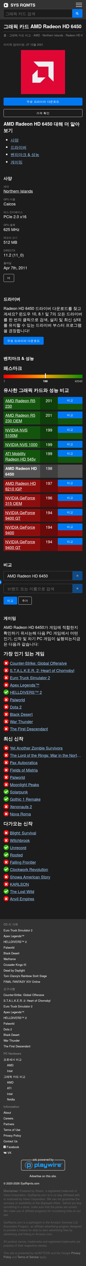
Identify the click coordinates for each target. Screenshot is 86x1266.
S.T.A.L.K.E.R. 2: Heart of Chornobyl (27, 1000)
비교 (70, 400)
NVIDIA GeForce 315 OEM (20, 500)
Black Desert (11, 953)
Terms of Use (12, 1130)
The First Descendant (17, 1046)
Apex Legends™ (14, 936)
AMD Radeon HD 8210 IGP (20, 486)
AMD (37, 35)
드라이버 (18, 147)
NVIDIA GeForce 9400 (20, 529)
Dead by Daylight (14, 970)
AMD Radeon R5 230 (20, 403)
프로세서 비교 (13, 1059)
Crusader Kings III (15, 965)
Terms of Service (28, 1257)
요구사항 (9, 989)
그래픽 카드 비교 (20, 35)
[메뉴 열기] (79, 4)
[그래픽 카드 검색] (77, 13)
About (7, 1112)
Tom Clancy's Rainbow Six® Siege (25, 976)
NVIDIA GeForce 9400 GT (20, 515)
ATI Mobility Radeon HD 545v (20, 456)
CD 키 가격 (11, 924)
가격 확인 (43, 113)
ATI (9, 1088)
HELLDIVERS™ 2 (15, 942)
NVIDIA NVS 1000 (21, 444)
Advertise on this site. (43, 1176)
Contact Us (10, 1141)
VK (9, 1153)
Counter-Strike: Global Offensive (24, 995)
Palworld (9, 947)
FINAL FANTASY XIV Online (22, 981)
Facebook (12, 1147)
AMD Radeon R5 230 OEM (20, 417)
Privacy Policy (12, 1135)
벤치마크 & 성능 (25, 154)
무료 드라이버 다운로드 (43, 101)
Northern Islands (53, 35)
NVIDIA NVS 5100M (16, 432)
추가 (25, 600)
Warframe (10, 959)
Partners (9, 1124)
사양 (15, 140)
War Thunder (12, 1040)
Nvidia (11, 1099)
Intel (10, 1071)
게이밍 (16, 162)
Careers (8, 1118)
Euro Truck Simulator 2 (18, 930)
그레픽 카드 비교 (14, 1076)
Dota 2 (8, 1029)
